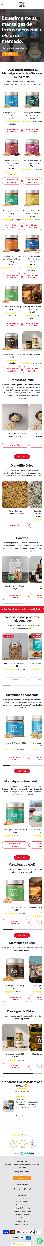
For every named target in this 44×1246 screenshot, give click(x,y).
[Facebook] (14, 1188)
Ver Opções (15, 445)
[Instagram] (19, 1188)
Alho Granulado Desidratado (15, 433)
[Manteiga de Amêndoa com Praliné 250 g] (32, 147)
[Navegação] (2, 4)
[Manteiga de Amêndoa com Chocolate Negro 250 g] (12, 147)
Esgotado (15, 680)
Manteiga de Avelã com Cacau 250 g (32, 308)
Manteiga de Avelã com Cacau (30, 869)
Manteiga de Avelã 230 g (11, 307)
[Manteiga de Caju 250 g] (12, 341)
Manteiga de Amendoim (12, 786)
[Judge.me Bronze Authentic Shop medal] (31, 1144)
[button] (20, 1119)
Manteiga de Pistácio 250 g (32, 355)
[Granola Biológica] (15, 494)
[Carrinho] (41, 4)
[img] (22, 1088)
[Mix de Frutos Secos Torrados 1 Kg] (15, 646)
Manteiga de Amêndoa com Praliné (22, 705)
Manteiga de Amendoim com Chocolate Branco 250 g (32, 259)
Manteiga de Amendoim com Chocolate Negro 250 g (11, 259)
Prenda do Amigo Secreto (15, 586)
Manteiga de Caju (8, 948)
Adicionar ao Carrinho (11, 130)
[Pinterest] (24, 1188)
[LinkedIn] (29, 1188)
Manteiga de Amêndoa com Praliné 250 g (32, 161)
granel (38, 387)
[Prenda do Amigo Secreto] (15, 569)
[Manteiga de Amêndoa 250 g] (12, 100)
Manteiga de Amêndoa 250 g (11, 114)
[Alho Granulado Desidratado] (15, 417)
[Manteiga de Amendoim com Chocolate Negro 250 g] (12, 243)
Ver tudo (22, 457)
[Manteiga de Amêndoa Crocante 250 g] (32, 100)
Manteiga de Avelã (9, 869)
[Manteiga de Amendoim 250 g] (12, 198)
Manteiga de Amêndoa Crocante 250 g (32, 114)
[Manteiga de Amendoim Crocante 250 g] (32, 198)
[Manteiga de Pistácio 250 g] (32, 341)
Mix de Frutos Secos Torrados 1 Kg (15, 663)
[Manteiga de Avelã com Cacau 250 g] (32, 294)
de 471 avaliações (22, 1091)
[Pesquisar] (36, 4)
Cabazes (38, 545)
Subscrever (22, 1178)
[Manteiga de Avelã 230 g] (12, 294)
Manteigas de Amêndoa (12, 700)
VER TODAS (10, 54)
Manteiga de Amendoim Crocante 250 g (32, 212)
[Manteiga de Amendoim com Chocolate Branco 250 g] (32, 243)
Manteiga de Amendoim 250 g (11, 212)
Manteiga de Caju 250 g (11, 354)
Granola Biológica (15, 511)
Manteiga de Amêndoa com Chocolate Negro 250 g (11, 163)
